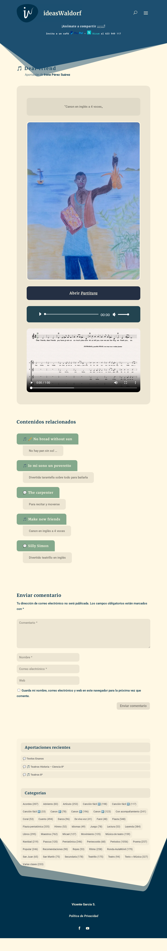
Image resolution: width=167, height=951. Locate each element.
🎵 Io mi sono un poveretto (47, 466)
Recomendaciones (55, 849)
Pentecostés (96, 841)
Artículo (70, 804)
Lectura (113, 826)
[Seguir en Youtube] (87, 928)
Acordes (30, 804)
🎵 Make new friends (41, 519)
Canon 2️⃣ (58, 811)
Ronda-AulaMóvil (120, 849)
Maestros (49, 834)
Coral (28, 819)
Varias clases (33, 864)
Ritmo (95, 849)
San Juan (30, 856)
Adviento (50, 804)
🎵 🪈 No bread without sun (47, 439)
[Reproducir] (40, 314)
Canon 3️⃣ (80, 811)
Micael (69, 834)
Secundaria (74, 856)
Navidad (30, 841)
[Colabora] (76, 33)
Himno (60, 826)
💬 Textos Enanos (33, 758)
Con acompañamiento (131, 811)
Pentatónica (72, 841)
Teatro (114, 856)
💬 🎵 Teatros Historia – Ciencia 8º (43, 766)
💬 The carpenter (38, 492)
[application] (82, 314)
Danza (64, 819)
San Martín (51, 856)
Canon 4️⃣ (102, 811)
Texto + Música (136, 856)
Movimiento (91, 834)
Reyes (78, 849)
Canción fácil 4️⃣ (34, 811)
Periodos (119, 841)
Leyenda (133, 826)
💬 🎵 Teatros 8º (33, 774)
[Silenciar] (114, 314)
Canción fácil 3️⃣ (124, 804)
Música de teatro (117, 834)
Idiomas (78, 826)
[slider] (122, 314)
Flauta (118, 819)
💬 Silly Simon (36, 546)
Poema (140, 841)
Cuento (45, 819)
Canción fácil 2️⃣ (95, 804)
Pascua (50, 841)
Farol (102, 819)
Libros (29, 834)
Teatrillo (95, 856)
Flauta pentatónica (36, 826)
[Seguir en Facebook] (79, 928)
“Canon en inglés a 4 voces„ (83, 106)
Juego (96, 826)
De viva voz (83, 819)
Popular (30, 849)
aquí (100, 26)
